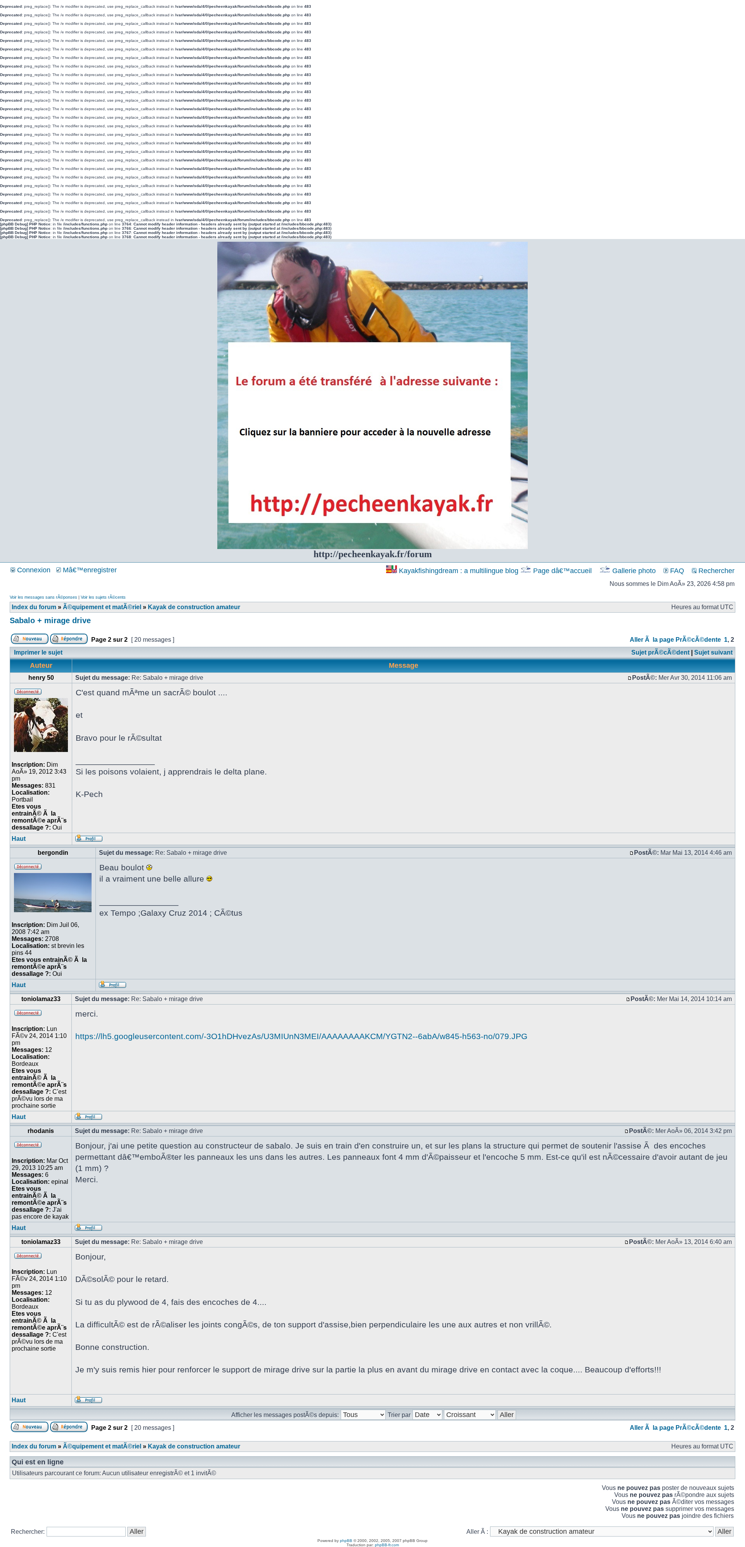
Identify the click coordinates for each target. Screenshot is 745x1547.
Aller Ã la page (652, 639)
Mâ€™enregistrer (89, 570)
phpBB (346, 1540)
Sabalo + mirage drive (50, 620)
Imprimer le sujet (38, 652)
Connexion (32, 570)
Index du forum (34, 607)
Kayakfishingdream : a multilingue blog (458, 571)
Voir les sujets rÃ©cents (103, 597)
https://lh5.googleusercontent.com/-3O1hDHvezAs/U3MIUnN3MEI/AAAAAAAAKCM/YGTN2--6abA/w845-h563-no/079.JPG (301, 1036)
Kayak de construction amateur (194, 607)
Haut (19, 838)
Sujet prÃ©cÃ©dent (660, 652)
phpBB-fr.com (387, 1545)
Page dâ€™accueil (562, 571)
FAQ (676, 571)
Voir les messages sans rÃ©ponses (43, 597)
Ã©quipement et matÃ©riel (102, 607)
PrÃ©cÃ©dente (698, 639)
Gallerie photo (634, 571)
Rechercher (715, 571)
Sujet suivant (713, 652)
